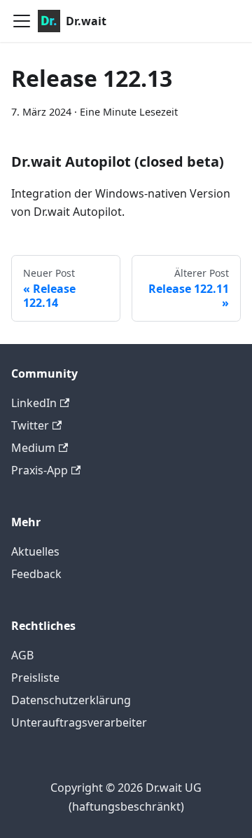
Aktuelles (35, 551)
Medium (33, 447)
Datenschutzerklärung (71, 700)
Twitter (30, 425)
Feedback (36, 574)
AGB (22, 655)
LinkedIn (34, 403)
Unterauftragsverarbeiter (79, 722)
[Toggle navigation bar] (21, 21)
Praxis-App (39, 470)
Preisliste (35, 677)
